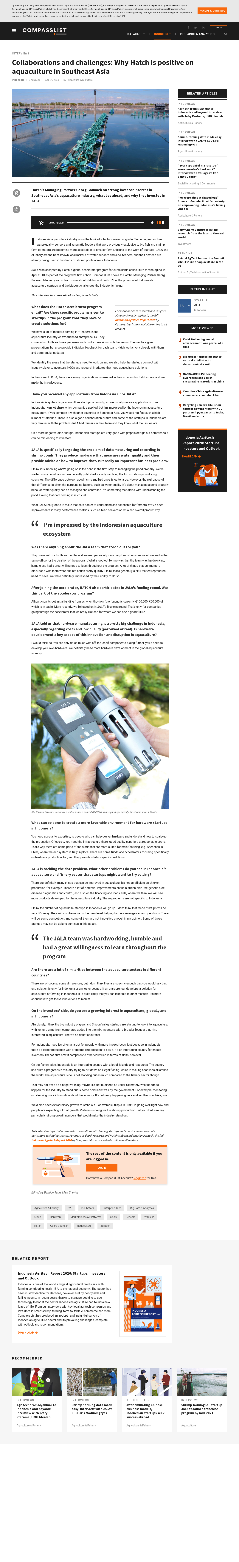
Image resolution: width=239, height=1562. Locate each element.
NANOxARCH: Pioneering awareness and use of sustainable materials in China (203, 377)
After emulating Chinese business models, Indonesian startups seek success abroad (145, 1411)
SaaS (113, 1217)
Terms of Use (19, 8)
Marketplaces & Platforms (86, 1217)
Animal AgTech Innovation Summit (198, 272)
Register (140, 1178)
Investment (184, 243)
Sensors (130, 1217)
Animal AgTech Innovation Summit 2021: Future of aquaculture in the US (201, 261)
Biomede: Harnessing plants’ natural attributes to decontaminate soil (202, 360)
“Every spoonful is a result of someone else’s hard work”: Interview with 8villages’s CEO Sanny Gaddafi (198, 171)
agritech (105, 1225)
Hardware (56, 1217)
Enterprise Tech (112, 1208)
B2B (70, 1208)
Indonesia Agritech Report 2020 (135, 320)
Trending (185, 253)
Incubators (87, 1208)
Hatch (37, 1225)
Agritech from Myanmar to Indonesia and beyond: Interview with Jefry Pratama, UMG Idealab (200, 112)
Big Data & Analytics (142, 1208)
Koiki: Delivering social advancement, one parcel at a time (203, 343)
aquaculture (84, 1225)
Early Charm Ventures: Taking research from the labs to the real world (201, 233)
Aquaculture (188, 1425)
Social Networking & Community (196, 183)
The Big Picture (138, 1400)
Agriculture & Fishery (46, 1208)
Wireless (149, 1217)
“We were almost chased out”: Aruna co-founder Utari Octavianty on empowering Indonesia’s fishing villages (201, 203)
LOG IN (218, 27)
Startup (201, 300)
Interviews (20, 53)
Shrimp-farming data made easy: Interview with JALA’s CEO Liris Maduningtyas (200, 140)
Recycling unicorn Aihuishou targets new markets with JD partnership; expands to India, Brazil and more (203, 410)
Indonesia (18, 79)
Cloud (37, 1217)
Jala (197, 305)
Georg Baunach (59, 1225)
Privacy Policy (37, 8)
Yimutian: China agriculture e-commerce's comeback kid (203, 393)
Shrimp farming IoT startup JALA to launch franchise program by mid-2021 (201, 1409)
